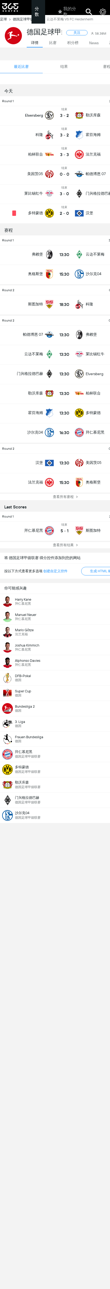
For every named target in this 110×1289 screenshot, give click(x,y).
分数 (37, 11)
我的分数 (69, 11)
